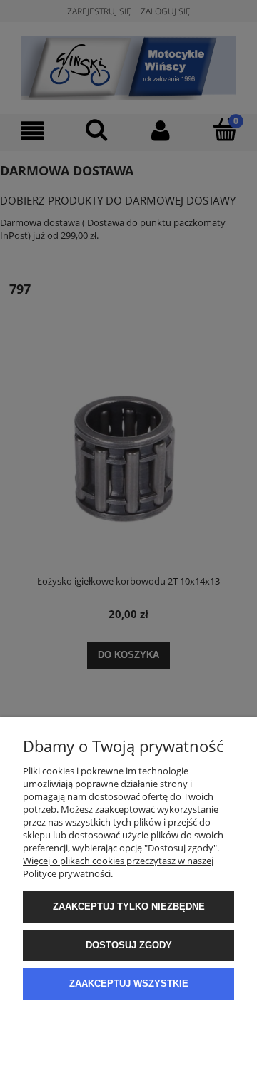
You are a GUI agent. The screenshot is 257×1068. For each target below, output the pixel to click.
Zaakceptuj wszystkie (128, 983)
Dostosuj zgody (129, 945)
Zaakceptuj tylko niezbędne (129, 906)
